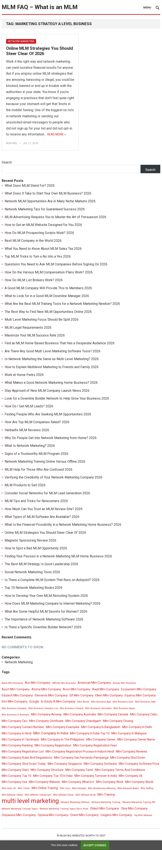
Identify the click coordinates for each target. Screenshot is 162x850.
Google (34, 701)
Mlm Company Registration (53, 745)
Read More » (56, 134)
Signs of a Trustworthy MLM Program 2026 (36, 454)
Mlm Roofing (147, 788)
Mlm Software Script (86, 794)
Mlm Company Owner (100, 739)
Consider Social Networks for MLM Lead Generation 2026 (47, 493)
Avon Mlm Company (76, 689)
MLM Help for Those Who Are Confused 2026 (38, 470)
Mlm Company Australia (79, 714)
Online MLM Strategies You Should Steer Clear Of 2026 (39, 51)
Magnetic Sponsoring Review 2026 (30, 540)
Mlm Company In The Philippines (62, 739)
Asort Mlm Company (16, 689)
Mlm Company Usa (14, 782)
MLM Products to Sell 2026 (25, 485)
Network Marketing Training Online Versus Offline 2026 (45, 461)
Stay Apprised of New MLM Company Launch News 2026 (47, 391)
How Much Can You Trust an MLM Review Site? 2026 (43, 509)
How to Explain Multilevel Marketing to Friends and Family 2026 (52, 367)
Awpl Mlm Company (105, 689)
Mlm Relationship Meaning (102, 788)
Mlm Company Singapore (65, 763)
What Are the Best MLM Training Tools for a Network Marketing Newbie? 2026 (62, 304)
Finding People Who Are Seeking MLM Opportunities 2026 (48, 414)
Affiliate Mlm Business (64, 683)
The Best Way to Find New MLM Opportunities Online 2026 (48, 312)
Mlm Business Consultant (98, 708)
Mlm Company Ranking (17, 745)
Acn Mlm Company (37, 682)
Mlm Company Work (109, 782)
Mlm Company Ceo (14, 721)
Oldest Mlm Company (104, 808)
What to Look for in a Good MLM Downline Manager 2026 (47, 296)
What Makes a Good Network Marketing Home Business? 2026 (51, 383)
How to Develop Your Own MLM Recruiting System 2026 (46, 596)
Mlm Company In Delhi (137, 727)
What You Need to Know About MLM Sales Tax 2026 (43, 249)
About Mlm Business (12, 683)
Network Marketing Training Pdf (138, 802)
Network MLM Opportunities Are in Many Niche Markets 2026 (50, 201)
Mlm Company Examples (62, 727)
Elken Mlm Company (109, 695)
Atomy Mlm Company (46, 689)
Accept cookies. (95, 845)
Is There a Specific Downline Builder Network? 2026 (43, 627)
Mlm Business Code (145, 701)
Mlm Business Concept (71, 708)
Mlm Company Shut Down (127, 757)
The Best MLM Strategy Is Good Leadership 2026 (41, 564)
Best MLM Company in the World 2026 (33, 241)
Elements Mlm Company (51, 695)
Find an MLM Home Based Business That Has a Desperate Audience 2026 (60, 343)
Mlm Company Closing (118, 721)
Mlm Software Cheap (12, 794)
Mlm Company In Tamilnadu (20, 739)
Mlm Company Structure (47, 770)
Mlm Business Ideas (124, 708)
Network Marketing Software (75, 802)
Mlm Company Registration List (23, 751)
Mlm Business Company (14, 708)
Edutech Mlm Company (17, 695)
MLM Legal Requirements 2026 (28, 328)
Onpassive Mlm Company (19, 815)
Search (7, 162)
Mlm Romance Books (128, 788)
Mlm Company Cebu (143, 714)
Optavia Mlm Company (53, 815)
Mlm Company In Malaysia (128, 733)
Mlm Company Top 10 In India (53, 775)
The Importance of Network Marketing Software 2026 (44, 619)
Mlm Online (24, 788)
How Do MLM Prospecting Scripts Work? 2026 (39, 233)
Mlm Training (106, 794)
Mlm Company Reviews (131, 751)
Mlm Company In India (50, 733)
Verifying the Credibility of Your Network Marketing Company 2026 (53, 477)
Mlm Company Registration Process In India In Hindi (80, 751)
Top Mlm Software (143, 815)
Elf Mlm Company (81, 695)
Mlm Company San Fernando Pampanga (81, 757)
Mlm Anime (83, 701)
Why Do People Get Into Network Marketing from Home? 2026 (51, 438)
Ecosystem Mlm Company (138, 689)
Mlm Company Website (44, 782)
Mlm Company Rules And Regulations (27, 757)
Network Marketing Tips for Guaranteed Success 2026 (45, 209)
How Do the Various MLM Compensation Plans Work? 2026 (49, 272)
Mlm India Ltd (9, 788)
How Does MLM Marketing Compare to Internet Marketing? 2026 (52, 603)
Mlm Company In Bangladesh (100, 727)
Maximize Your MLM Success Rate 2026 (35, 335)
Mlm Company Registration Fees (95, 745)
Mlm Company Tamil (79, 770)
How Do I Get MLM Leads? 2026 (29, 406)
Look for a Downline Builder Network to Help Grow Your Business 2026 (57, 398)
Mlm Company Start (15, 770)
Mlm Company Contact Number (23, 727)
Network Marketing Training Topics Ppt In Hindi (64, 808)
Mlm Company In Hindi (16, 733)
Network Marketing (21, 41)
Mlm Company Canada (113, 714)
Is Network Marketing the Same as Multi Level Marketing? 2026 (52, 359)
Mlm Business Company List (43, 708)
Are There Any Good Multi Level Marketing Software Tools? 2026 (52, 351)
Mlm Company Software (100, 763)
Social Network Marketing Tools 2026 (32, 572)
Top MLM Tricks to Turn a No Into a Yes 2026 (38, 256)
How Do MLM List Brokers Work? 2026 (34, 280)
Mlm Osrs (65, 788)
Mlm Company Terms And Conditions (120, 770)
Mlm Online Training (45, 788)
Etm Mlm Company (14, 701)
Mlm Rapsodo (79, 788)
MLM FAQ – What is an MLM (40, 7)
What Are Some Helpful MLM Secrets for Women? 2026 (46, 611)
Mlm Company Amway (46, 714)
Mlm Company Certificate (46, 721)
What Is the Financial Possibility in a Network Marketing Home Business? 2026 (63, 525)
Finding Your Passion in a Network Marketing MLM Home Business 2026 (58, 556)
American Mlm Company (94, 682)
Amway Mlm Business (124, 683)
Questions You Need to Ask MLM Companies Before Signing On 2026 (56, 264)
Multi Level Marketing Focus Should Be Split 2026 (41, 320)
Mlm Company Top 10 (16, 775)
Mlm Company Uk (130, 775)
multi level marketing (30, 801)
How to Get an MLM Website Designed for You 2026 (43, 225)
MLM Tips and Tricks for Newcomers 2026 (36, 501)
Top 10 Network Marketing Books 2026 (33, 588)
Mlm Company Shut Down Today (24, 763)
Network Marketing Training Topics (20, 808)
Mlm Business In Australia (15, 714)
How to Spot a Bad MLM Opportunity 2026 (36, 548)
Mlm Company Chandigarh (83, 721)
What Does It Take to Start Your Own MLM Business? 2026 (48, 193)
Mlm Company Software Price (139, 763)
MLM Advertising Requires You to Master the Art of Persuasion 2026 (55, 217)
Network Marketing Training (106, 802)
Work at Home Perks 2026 (24, 375)
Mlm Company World (139, 782)
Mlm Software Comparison (38, 794)
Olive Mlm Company (134, 808)
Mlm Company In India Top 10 (89, 733)
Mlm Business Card (123, 701)
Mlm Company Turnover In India (95, 775)
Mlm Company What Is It (78, 782)
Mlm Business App (101, 701)
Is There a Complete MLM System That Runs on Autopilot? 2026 (52, 580)
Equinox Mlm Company (140, 695)
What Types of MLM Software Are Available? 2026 (42, 517)
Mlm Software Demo (63, 794)
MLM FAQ (11, 143)
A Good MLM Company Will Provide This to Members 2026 (48, 288)
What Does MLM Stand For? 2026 (30, 186)
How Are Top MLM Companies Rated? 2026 (37, 422)
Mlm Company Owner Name (136, 739)
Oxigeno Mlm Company (116, 815)
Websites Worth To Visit (88, 835)
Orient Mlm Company (84, 815)
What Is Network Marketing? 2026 (30, 446)
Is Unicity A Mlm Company (58, 701)
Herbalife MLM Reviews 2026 (27, 430)
